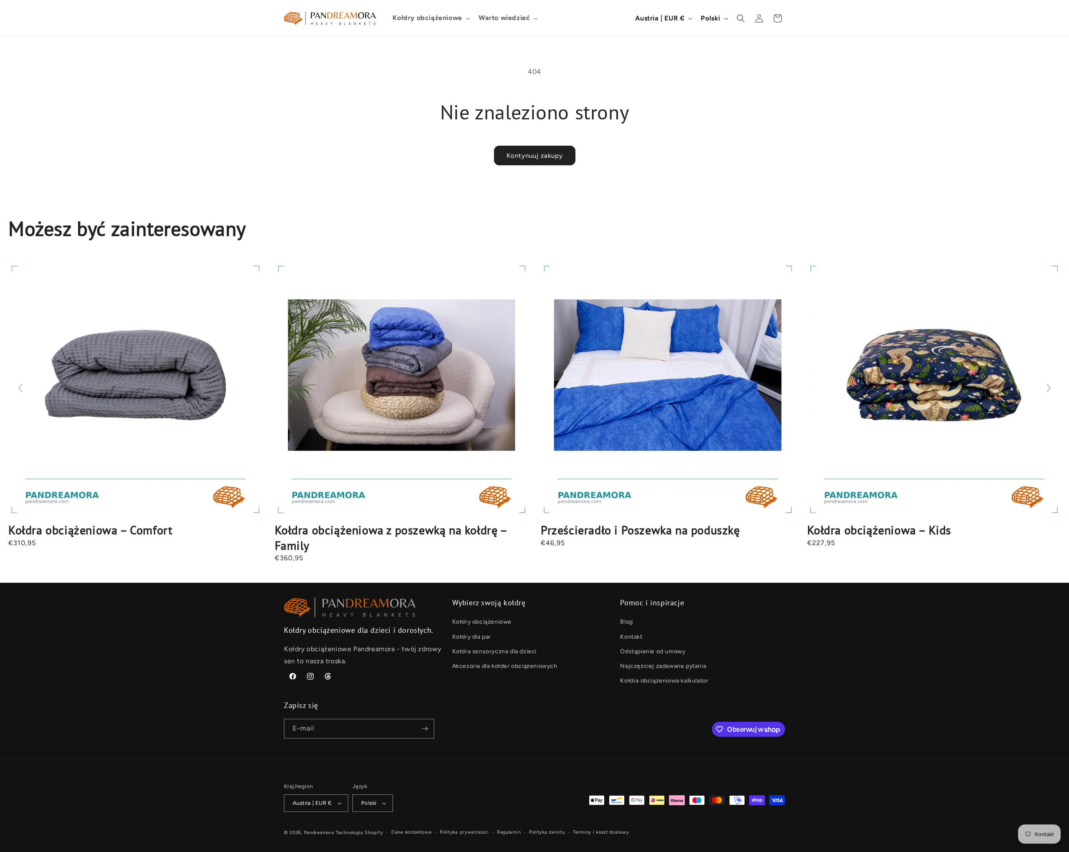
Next (1048, 388)
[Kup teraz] (135, 389)
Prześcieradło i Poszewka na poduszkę (640, 530)
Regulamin (509, 832)
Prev (21, 388)
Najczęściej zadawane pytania (663, 666)
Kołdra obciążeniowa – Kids (879, 530)
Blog (626, 621)
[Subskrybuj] (424, 728)
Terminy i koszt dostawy (601, 832)
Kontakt (631, 636)
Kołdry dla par (471, 636)
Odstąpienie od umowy (652, 651)
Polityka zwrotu (547, 832)
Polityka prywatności (464, 832)
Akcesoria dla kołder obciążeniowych (504, 666)
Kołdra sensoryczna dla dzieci (494, 651)
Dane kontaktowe (411, 832)
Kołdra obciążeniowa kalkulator (664, 680)
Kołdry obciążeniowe (482, 621)
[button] (431, 18)
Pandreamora (319, 832)
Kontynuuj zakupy (535, 155)
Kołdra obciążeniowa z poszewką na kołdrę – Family (391, 537)
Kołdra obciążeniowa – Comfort (90, 530)
